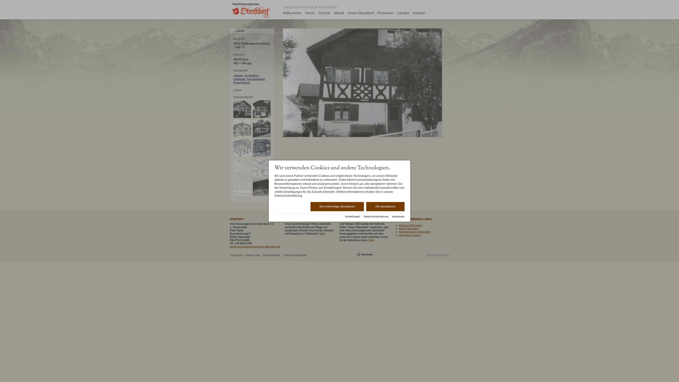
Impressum (398, 216)
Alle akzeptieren (385, 206)
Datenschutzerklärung (376, 216)
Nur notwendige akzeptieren (337, 206)
